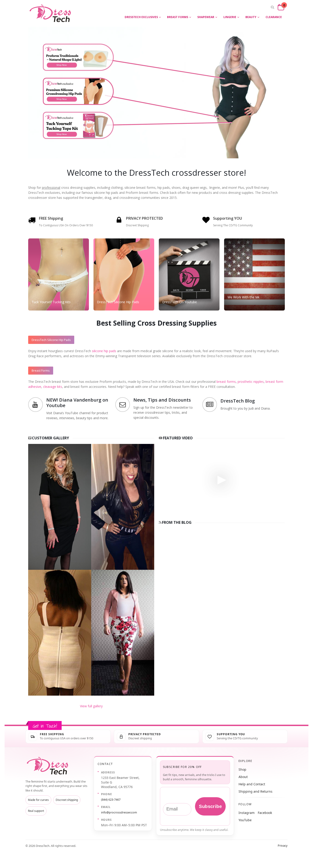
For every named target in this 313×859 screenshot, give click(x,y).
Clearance (274, 17)
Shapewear (205, 17)
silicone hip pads (104, 351)
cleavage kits (52, 386)
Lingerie (229, 17)
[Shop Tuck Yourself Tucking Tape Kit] (83, 133)
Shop (242, 769)
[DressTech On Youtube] (189, 274)
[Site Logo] (51, 13)
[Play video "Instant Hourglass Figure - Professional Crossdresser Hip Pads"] (222, 479)
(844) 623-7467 (111, 800)
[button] (272, 7)
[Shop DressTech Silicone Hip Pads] (83, 92)
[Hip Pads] (123, 274)
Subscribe (210, 806)
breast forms (226, 381)
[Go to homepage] (48, 765)
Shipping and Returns (255, 791)
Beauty (250, 17)
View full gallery (91, 706)
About (243, 777)
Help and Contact (252, 784)
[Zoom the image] (91, 446)
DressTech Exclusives (141, 17)
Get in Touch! (45, 726)
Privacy (283, 845)
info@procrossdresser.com (119, 812)
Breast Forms (177, 17)
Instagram (247, 812)
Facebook (265, 812)
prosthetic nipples (251, 381)
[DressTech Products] (58, 274)
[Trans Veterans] (254, 274)
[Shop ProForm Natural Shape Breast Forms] (83, 52)
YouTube (245, 820)
